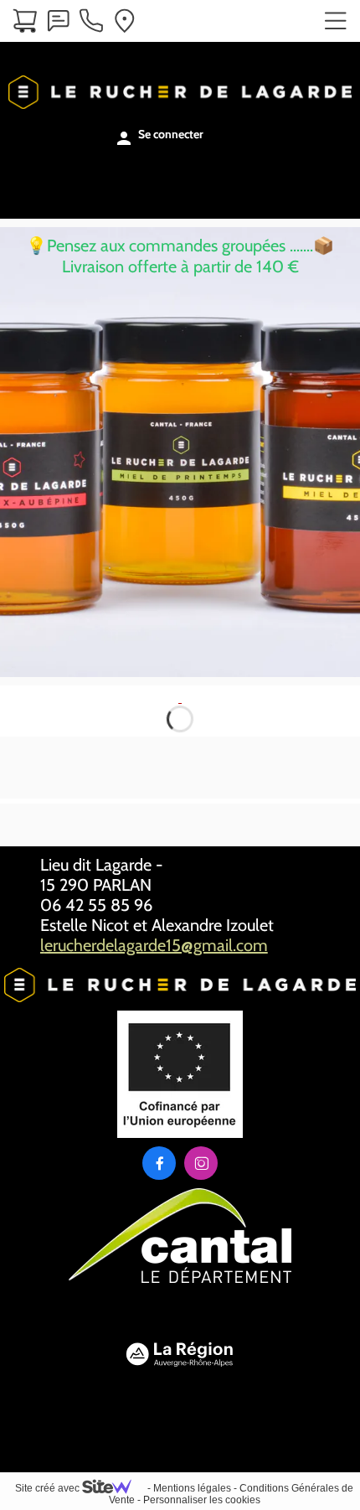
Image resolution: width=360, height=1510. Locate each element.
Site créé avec (48, 1488)
